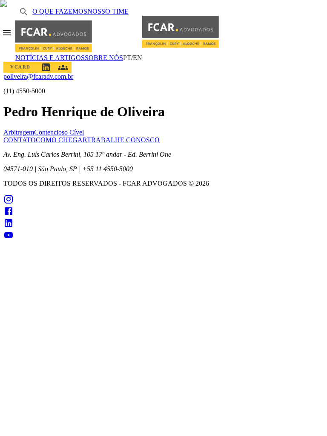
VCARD (20, 66)
